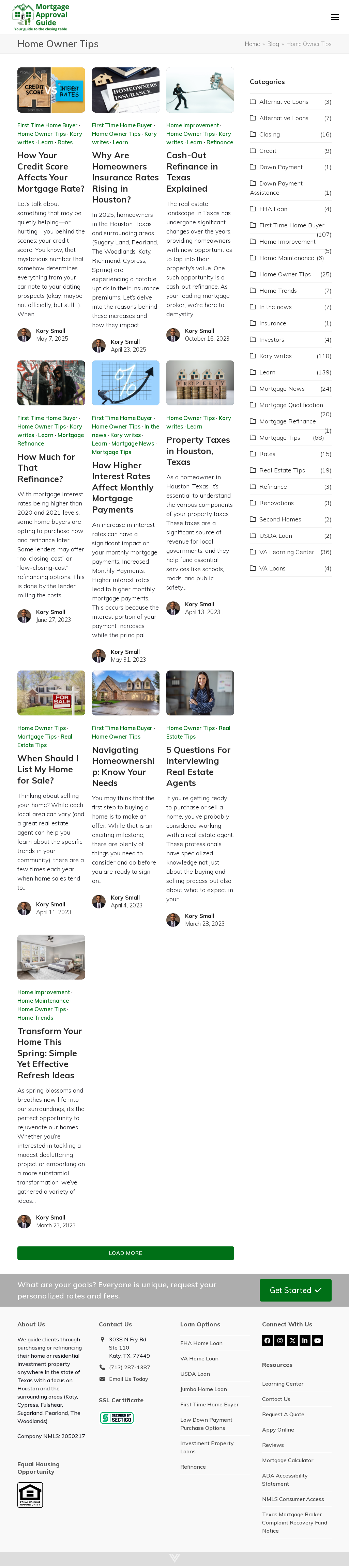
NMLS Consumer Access (293, 1499)
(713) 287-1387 (129, 1367)
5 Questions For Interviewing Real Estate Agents (198, 766)
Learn (46, 142)
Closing (269, 134)
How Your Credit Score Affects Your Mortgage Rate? (51, 171)
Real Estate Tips (282, 470)
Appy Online (278, 1429)
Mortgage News (132, 443)
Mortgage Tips (111, 451)
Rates (65, 142)
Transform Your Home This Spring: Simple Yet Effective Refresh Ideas (49, 1053)
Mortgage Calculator (287, 1460)
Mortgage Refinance (287, 421)
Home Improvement (192, 125)
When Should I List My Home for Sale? (47, 769)
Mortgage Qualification (291, 405)
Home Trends (35, 1017)
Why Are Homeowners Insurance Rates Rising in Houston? (125, 177)
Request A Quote (283, 1414)
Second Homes (280, 519)
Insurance (272, 323)
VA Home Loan (199, 1358)
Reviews (273, 1444)
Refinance (220, 142)
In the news (275, 307)
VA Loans (272, 568)
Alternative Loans (283, 102)
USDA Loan (275, 535)
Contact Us (276, 1398)
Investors (271, 339)
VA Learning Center (286, 552)
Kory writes (125, 434)
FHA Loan (273, 209)
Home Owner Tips (41, 133)
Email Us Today (128, 1378)
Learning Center (282, 1383)
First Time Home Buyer (47, 125)
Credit (267, 151)
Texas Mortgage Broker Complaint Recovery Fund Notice (294, 1522)
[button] (335, 17)
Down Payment (281, 167)
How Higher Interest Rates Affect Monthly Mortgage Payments (123, 487)
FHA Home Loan (201, 1343)
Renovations (276, 503)
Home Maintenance (43, 1000)
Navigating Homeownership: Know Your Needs (123, 766)
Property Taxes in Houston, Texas (198, 450)
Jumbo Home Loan (203, 1389)
